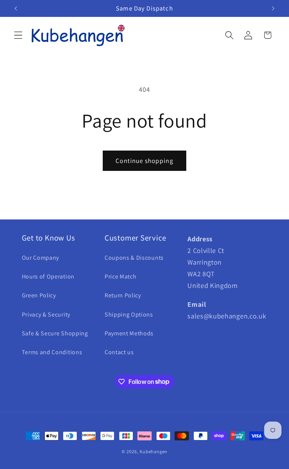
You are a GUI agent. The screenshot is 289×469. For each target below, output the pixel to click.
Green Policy (39, 295)
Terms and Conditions (52, 352)
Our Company (40, 258)
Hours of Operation (48, 276)
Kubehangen (153, 451)
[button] (18, 35)
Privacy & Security (46, 314)
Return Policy (123, 295)
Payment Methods (129, 333)
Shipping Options (129, 314)
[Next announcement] (273, 8)
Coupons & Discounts (134, 258)
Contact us (119, 352)
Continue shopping (144, 160)
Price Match (121, 276)
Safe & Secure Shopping (55, 333)
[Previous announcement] (16, 8)
